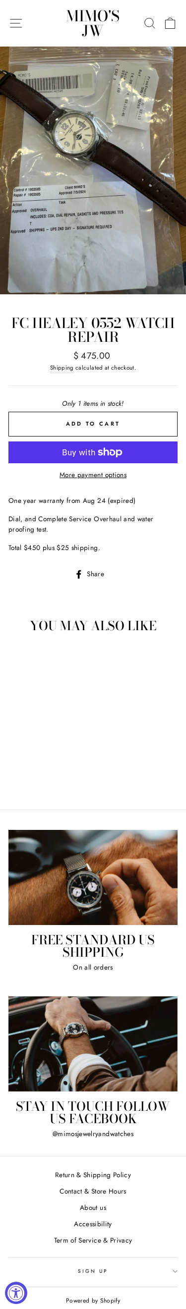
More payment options (93, 475)
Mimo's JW (93, 23)
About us (93, 1207)
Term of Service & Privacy (93, 1240)
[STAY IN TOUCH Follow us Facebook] (93, 1043)
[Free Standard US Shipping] (93, 877)
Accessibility (93, 1224)
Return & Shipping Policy (93, 1175)
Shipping (62, 368)
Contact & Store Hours (93, 1191)
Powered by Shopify (93, 1300)
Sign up (93, 1271)
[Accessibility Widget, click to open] (16, 1293)
